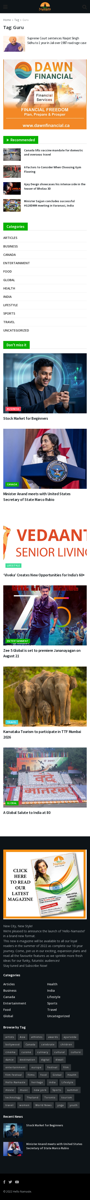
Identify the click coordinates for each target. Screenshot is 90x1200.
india (52, 1082)
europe (36, 1067)
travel (9, 1105)
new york (40, 1090)
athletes (36, 1037)
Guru (25, 20)
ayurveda (70, 1037)
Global (9, 280)
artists (9, 1037)
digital (45, 1059)
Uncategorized (16, 330)
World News (43, 1105)
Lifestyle (10, 305)
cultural (59, 1052)
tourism (66, 1097)
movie (9, 1090)
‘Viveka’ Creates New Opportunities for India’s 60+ (44, 574)
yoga (60, 1105)
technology (13, 1097)
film (66, 1067)
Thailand (32, 1097)
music (24, 1090)
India (7, 297)
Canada (9, 255)
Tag (16, 20)
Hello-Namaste (15, 1082)
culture (76, 1052)
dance (9, 1059)
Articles (10, 238)
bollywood (12, 1044)
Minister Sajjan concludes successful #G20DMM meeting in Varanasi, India (49, 203)
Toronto (49, 1097)
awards (53, 1037)
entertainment (15, 1067)
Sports (9, 313)
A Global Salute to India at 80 (26, 812)
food (43, 1074)
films (31, 1074)
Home (7, 20)
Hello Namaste (22, 1191)
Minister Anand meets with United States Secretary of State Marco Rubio (54, 1146)
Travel (9, 322)
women (24, 1105)
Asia (22, 1037)
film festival (13, 1074)
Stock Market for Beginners (25, 418)
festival (52, 1067)
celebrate (48, 1044)
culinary (42, 1052)
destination (27, 1059)
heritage (37, 1082)
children (66, 1044)
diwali (59, 1059)
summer (72, 1090)
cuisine (26, 1052)
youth (74, 1105)
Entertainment (16, 263)
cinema (10, 1052)
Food (7, 271)
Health (9, 288)
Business (10, 246)
